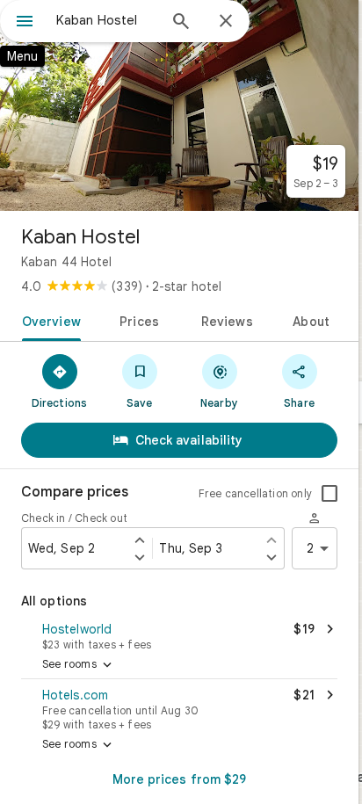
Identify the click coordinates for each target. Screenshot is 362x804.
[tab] (48, 320)
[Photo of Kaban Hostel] (179, 105)
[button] (179, 634)
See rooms (78, 665)
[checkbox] (329, 493)
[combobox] (106, 20)
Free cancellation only (255, 493)
